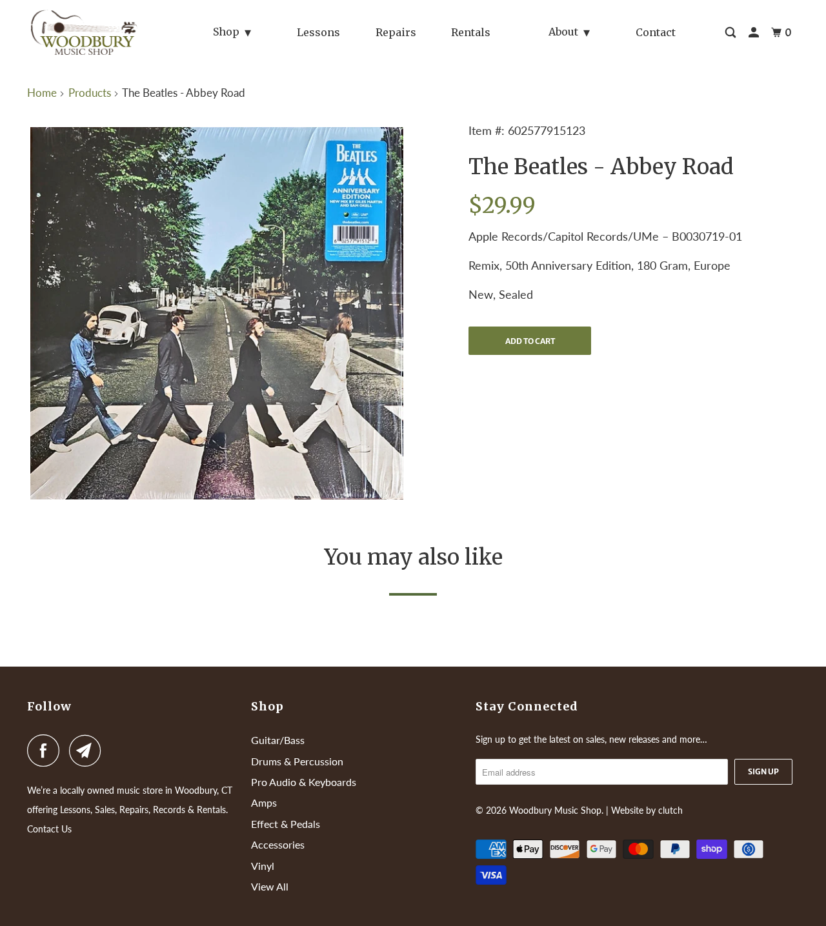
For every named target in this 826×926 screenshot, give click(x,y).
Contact (656, 32)
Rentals (470, 32)
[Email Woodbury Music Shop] (88, 750)
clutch (670, 810)
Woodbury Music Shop (555, 810)
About (563, 31)
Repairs (396, 32)
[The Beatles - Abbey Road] (216, 313)
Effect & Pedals (285, 824)
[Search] (731, 33)
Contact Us (49, 828)
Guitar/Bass (278, 740)
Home (42, 92)
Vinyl (262, 866)
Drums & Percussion (297, 761)
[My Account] (754, 33)
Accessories (278, 844)
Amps (264, 802)
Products (89, 92)
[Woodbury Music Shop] (86, 32)
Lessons (318, 32)
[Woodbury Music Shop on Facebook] (46, 750)
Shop (226, 31)
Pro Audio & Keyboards (303, 782)
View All (269, 886)
